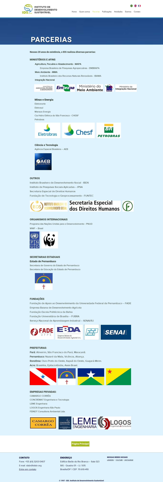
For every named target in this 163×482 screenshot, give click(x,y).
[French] (139, 6)
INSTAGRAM (128, 460)
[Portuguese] (131, 6)
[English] (135, 6)
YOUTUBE (119, 460)
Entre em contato (27, 469)
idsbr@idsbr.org (34, 465)
